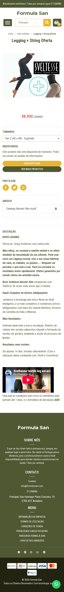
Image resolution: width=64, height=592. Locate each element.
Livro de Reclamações (32, 540)
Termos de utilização (32, 521)
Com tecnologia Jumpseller (46, 583)
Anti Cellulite (23, 33)
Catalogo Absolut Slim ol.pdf (21, 208)
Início (10, 33)
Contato (32, 481)
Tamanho (8, 131)
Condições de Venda (32, 526)
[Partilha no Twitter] (14, 187)
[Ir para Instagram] (31, 552)
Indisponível (11, 146)
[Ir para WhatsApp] (38, 552)
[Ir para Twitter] (25, 552)
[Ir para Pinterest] (44, 552)
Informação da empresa (32, 516)
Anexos (7, 201)
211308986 (32, 491)
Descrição (9, 231)
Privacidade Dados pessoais (32, 531)
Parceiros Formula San (32, 536)
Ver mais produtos (32, 169)
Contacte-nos (32, 163)
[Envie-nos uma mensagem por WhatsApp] (56, 584)
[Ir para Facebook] (19, 552)
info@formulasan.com (32, 486)
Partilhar (9, 181)
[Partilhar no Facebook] (6, 187)
